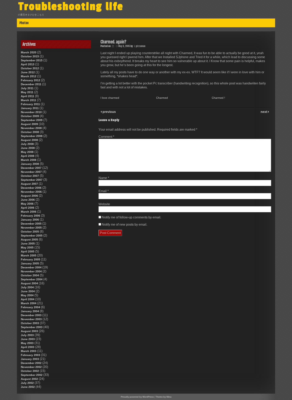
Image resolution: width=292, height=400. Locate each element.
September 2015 (32, 60)
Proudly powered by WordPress (137, 397)
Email (104, 191)
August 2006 (29, 195)
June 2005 (28, 243)
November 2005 (31, 227)
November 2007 (31, 171)
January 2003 (30, 359)
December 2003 (31, 315)
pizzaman (140, 46)
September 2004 (32, 279)
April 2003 (27, 347)
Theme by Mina (163, 397)
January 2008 (30, 163)
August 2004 (29, 283)
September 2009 (32, 120)
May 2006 (27, 203)
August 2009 (29, 124)
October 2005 (30, 231)
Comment (106, 136)
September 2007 (32, 179)
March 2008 (28, 159)
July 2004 (27, 287)
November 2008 (31, 128)
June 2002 (28, 386)
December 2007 (31, 167)
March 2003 (28, 351)
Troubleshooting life (70, 6)
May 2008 (27, 152)
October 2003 (30, 323)
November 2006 (31, 191)
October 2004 (30, 275)
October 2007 (30, 175)
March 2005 (28, 255)
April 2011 (27, 96)
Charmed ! (218, 97)
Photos (24, 23)
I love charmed (110, 97)
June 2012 (28, 72)
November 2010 (31, 112)
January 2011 (30, 108)
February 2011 (30, 104)
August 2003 (29, 331)
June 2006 (28, 199)
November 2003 (31, 319)
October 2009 (30, 116)
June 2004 (28, 291)
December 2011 (31, 84)
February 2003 (30, 355)
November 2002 (31, 367)
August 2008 (29, 140)
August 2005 (29, 239)
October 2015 (30, 56)
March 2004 (28, 303)
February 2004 (30, 307)
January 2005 (30, 263)
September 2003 (32, 327)
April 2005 (27, 251)
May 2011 (27, 92)
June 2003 (28, 339)
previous (109, 111)
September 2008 (32, 136)
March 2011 (28, 100)
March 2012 (28, 76)
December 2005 (31, 223)
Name (104, 178)
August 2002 (29, 378)
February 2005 (30, 259)
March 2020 (28, 52)
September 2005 (32, 235)
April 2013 (27, 64)
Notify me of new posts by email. (124, 224)
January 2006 (30, 219)
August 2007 (29, 183)
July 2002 (27, 382)
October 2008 (30, 132)
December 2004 (31, 267)
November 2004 (31, 271)
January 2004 (30, 311)
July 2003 (27, 335)
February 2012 (30, 80)
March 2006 (28, 211)
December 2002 (31, 363)
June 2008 (28, 148)
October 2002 (30, 371)
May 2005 (27, 247)
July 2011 (27, 88)
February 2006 (30, 215)
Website (104, 204)
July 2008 (27, 144)
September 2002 (32, 375)
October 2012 (30, 68)
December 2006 (31, 187)
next (264, 111)
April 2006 (27, 207)
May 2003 (27, 343)
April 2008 (27, 155)
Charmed (162, 97)
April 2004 (27, 299)
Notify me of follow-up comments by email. (131, 217)
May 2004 (27, 295)
